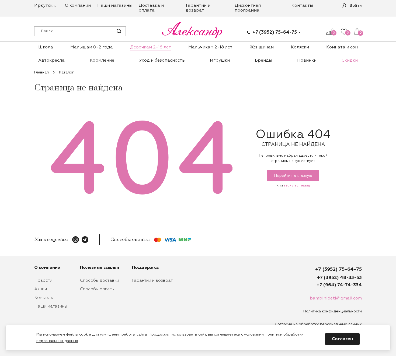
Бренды (263, 60)
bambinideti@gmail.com (336, 298)
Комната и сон (342, 47)
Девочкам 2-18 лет (150, 47)
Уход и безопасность (162, 60)
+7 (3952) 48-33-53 (339, 278)
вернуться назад (297, 185)
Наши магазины (114, 5)
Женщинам (262, 47)
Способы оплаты (97, 289)
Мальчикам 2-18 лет (210, 47)
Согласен (342, 339)
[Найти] (119, 31)
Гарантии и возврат (152, 281)
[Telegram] (85, 239)
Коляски (300, 47)
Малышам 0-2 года (91, 47)
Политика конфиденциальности (332, 311)
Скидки (350, 60)
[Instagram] (75, 239)
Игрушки (220, 60)
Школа (45, 47)
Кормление (102, 60)
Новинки (307, 60)
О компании (78, 5)
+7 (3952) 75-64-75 (274, 32)
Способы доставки (99, 281)
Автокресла (51, 60)
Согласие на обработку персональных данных (318, 324)
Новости (43, 281)
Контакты (302, 5)
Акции (40, 289)
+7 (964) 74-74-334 (339, 285)
